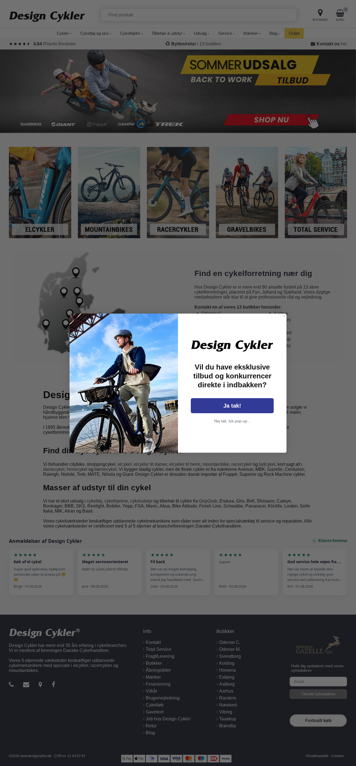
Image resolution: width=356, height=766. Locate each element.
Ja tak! (232, 406)
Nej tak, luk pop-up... (232, 421)
